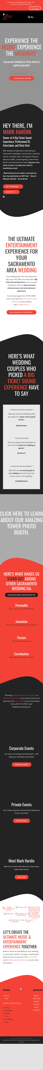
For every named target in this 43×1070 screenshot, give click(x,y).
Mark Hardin (19, 701)
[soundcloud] (16, 8)
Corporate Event (19, 695)
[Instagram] (20, 1001)
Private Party (31, 695)
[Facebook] (23, 997)
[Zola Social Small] (28, 920)
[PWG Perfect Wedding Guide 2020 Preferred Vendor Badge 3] (34, 907)
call (19, 304)
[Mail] (20, 1009)
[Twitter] (20, 997)
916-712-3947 (23, 704)
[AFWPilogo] (9, 914)
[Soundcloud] (20, 1005)
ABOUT (36, 996)
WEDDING (37, 998)
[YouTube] (23, 1001)
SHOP (36, 1007)
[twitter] (3, 8)
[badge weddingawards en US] (9, 907)
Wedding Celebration (11, 698)
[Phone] (23, 1009)
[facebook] (6, 8)
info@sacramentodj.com (24, 4)
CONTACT (36, 1010)
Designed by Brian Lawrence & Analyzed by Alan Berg (16, 1040)
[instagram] (10, 8)
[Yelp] (23, 1005)
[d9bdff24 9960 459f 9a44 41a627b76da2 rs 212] (34, 914)
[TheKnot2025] (21, 907)
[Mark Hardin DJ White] (15, 920)
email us (26, 304)
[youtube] (13, 8)
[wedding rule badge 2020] (22, 914)
